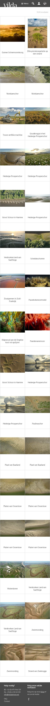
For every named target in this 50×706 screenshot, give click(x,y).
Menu (26, 3)
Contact (7, 701)
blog (42, 692)
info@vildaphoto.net (11, 695)
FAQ (5, 699)
